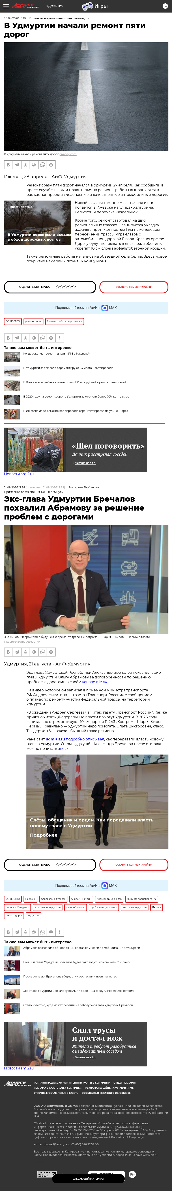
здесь (63, 748)
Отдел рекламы (124, 1082)
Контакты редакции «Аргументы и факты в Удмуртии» (72, 1082)
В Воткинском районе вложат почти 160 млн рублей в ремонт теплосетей (74, 382)
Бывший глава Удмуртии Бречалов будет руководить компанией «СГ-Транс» (77, 962)
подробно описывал (85, 739)
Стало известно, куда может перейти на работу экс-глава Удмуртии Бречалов (78, 1005)
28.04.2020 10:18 (15, 18)
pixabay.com (68, 154)
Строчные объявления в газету (56, 1093)
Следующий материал (88, 1178)
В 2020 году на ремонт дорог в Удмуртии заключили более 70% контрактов (76, 396)
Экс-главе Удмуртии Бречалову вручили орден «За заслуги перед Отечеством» (78, 990)
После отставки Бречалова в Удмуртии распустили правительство (70, 976)
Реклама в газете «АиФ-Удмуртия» (58, 1087)
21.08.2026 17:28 (14, 487)
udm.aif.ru (55, 739)
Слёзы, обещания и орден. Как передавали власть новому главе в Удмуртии (91, 822)
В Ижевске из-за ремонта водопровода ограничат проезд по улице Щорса (75, 411)
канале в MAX (94, 682)
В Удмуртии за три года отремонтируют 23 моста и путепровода (68, 368)
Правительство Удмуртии (22, 641)
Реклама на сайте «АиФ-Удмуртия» (109, 1087)
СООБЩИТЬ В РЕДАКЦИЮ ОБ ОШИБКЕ (106, 1093)
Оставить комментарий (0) (134, 287)
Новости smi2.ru (19, 474)
